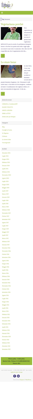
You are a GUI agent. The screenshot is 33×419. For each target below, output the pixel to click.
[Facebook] (14, 376)
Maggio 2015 (5, 305)
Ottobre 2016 (5, 254)
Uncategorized (6, 142)
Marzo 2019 (5, 194)
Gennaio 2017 (6, 245)
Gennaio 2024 (6, 165)
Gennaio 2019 (6, 197)
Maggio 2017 (5, 232)
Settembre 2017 (6, 219)
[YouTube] (18, 376)
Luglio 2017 (5, 226)
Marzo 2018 (5, 207)
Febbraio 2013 (6, 343)
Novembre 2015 (6, 286)
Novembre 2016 (6, 251)
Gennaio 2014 (6, 333)
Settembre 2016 (6, 257)
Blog (3, 127)
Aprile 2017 (5, 235)
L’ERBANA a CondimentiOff (9, 104)
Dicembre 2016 (6, 248)
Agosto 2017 (5, 222)
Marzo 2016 (5, 273)
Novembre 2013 (6, 336)
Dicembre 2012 (6, 346)
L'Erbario (4, 136)
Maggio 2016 (5, 267)
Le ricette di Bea (6, 139)
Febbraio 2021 (6, 172)
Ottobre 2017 (5, 216)
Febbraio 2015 (6, 314)
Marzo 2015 (5, 311)
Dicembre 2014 (6, 321)
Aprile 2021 (5, 169)
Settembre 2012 (6, 349)
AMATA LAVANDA (7, 110)
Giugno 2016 (5, 264)
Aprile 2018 (5, 203)
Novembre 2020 (6, 175)
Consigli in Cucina (7, 130)
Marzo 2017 (5, 238)
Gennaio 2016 (6, 279)
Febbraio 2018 (6, 210)
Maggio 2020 (5, 187)
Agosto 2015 (5, 295)
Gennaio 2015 (6, 317)
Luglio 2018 (5, 200)
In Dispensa (5, 133)
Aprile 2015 (5, 308)
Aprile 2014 (5, 327)
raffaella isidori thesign (17, 372)
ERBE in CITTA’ (6, 113)
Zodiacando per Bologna (8, 116)
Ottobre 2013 (5, 340)
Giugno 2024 (5, 159)
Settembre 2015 (6, 292)
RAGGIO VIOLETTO (7, 107)
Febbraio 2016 (6, 276)
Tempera (22, 379)
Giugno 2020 (5, 184)
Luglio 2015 (5, 298)
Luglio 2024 (5, 156)
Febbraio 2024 (6, 162)
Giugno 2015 (5, 302)
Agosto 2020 (5, 178)
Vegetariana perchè (12, 24)
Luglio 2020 (5, 181)
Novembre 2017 (6, 213)
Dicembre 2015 (6, 282)
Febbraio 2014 (6, 330)
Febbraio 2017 (6, 241)
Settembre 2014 (6, 324)
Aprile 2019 (5, 191)
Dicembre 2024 (6, 153)
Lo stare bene (8, 62)
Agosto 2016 (5, 260)
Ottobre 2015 (5, 289)
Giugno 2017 (5, 229)
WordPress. (28, 379)
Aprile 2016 (5, 270)
